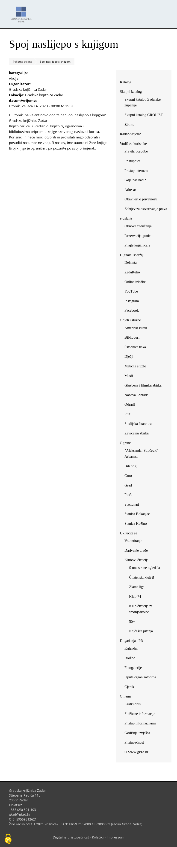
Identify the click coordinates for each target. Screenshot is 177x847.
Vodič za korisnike (133, 144)
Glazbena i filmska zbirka (143, 385)
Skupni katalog (131, 92)
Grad (128, 485)
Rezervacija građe (137, 236)
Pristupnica (132, 161)
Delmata (132, 263)
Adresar (130, 190)
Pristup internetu (136, 171)
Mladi (128, 376)
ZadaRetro (132, 272)
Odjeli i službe (130, 320)
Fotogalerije (133, 668)
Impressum (115, 837)
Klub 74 (135, 596)
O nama (125, 696)
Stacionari (131, 504)
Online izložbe (135, 282)
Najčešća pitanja (141, 631)
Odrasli (129, 404)
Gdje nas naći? (135, 180)
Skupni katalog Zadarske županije (142, 102)
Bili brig (130, 466)
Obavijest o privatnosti (140, 199)
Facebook (133, 311)
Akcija (13, 78)
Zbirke (131, 125)
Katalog (127, 83)
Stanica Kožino (135, 523)
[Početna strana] (22, 12)
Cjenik (129, 687)
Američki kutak (135, 328)
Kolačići (98, 837)
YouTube (132, 292)
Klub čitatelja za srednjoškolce (141, 609)
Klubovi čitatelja (136, 560)
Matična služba (135, 366)
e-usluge (126, 218)
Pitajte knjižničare (139, 246)
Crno (128, 476)
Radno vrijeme (130, 134)
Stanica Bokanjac (137, 514)
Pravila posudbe (136, 151)
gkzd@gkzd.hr (21, 814)
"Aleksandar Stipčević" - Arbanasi (142, 453)
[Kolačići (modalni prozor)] (8, 839)
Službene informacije (139, 714)
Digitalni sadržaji (132, 255)
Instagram (133, 302)
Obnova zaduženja (138, 226)
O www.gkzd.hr (136, 752)
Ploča (128, 495)
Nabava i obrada (136, 395)
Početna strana (22, 62)
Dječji (128, 356)
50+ (132, 622)
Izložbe (129, 658)
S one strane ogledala (144, 568)
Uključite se (128, 533)
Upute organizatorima (140, 677)
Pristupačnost (134, 742)
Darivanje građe (136, 550)
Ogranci (126, 443)
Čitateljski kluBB (141, 577)
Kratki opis (132, 704)
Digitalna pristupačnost (71, 837)
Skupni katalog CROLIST (145, 116)
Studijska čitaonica (138, 424)
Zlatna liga (137, 587)
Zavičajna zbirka (136, 433)
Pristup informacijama (140, 723)
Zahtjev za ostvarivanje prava (145, 209)
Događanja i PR (131, 641)
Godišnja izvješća (137, 733)
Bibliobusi (131, 337)
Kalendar (131, 648)
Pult (127, 414)
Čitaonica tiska (135, 347)
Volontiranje (133, 541)
